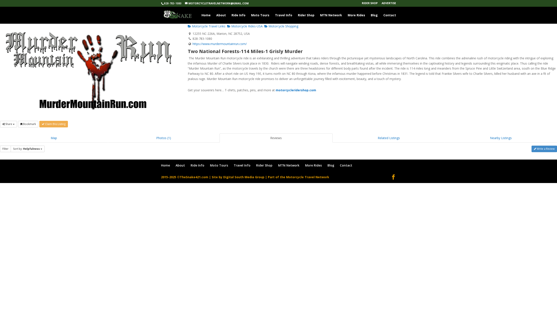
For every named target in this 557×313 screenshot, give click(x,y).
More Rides (356, 15)
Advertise (389, 3)
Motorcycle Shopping (283, 26)
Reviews (276, 138)
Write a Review (545, 149)
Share (9, 124)
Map (54, 138)
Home (206, 15)
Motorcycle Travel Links (208, 26)
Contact (389, 15)
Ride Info (238, 15)
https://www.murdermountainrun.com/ (220, 44)
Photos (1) (163, 138)
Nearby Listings (501, 138)
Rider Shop (370, 3)
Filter (5, 149)
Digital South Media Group (243, 177)
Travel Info (283, 15)
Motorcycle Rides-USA (246, 26)
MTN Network (331, 15)
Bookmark (29, 124)
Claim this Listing (54, 124)
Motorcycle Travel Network (307, 177)
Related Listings (389, 138)
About (221, 15)
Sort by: (26, 149)
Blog (374, 15)
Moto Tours (260, 15)
